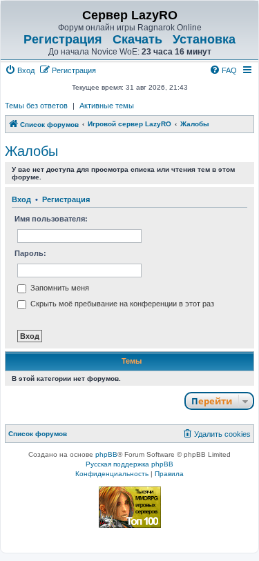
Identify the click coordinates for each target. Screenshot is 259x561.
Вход (21, 199)
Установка (204, 39)
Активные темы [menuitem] (106, 105)
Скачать (137, 39)
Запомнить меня (58, 288)
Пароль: (30, 253)
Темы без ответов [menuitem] (36, 105)
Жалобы (31, 151)
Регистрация (62, 39)
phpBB (106, 454)
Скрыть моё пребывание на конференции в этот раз (121, 303)
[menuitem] (20, 70)
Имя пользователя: (51, 219)
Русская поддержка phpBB (129, 464)
